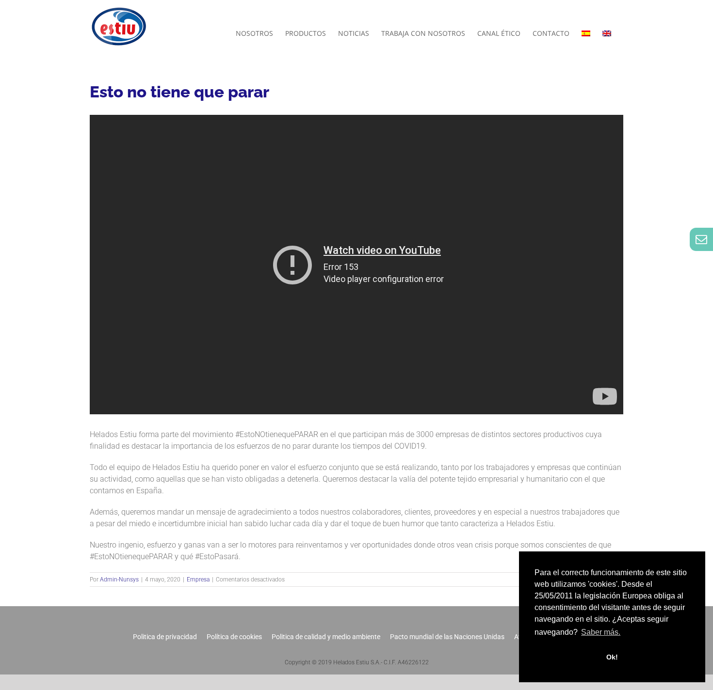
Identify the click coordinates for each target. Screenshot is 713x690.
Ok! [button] (612, 657)
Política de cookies (234, 637)
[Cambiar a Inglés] (606, 33)
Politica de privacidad (165, 637)
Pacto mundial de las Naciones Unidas (447, 637)
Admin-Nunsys (119, 579)
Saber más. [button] (600, 632)
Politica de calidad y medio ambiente (326, 637)
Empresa (198, 579)
